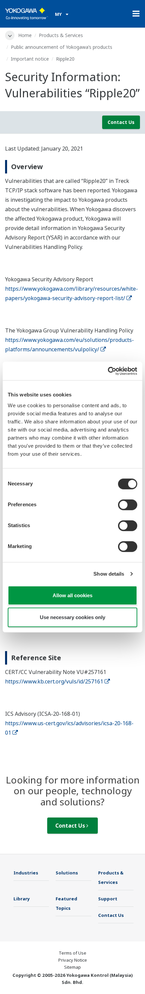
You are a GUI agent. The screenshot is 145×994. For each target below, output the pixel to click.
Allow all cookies (72, 595)
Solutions (67, 873)
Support (107, 899)
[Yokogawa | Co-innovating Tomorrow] (26, 14)
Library (21, 899)
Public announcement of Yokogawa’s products (61, 47)
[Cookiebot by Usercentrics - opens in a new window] (107, 370)
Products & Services (61, 35)
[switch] (127, 504)
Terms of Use (72, 953)
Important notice (30, 59)
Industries (25, 873)
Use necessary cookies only (72, 617)
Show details (108, 574)
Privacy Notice (72, 960)
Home (25, 35)
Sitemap (72, 967)
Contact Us (121, 122)
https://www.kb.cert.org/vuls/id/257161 (54, 681)
